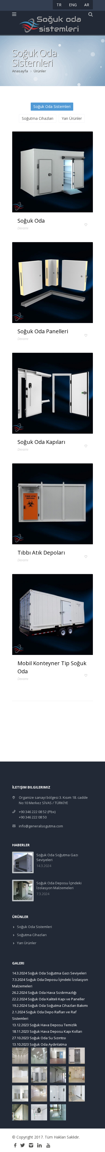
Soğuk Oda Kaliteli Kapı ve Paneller (56, 999)
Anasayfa (20, 71)
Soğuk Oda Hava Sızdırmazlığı (52, 992)
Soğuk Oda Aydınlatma (48, 1044)
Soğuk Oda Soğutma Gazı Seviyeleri (57, 973)
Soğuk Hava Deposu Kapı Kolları (56, 1031)
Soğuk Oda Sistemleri (52, 106)
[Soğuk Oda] (52, 171)
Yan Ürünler (72, 118)
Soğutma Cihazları (37, 118)
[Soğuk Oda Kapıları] (52, 393)
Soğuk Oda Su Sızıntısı (48, 1037)
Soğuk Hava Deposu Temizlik (53, 1024)
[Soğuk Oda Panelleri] (52, 282)
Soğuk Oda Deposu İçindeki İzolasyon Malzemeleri (59, 885)
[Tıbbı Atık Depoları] (52, 503)
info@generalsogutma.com (41, 826)
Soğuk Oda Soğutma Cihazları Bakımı (58, 1005)
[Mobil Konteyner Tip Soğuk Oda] (52, 614)
